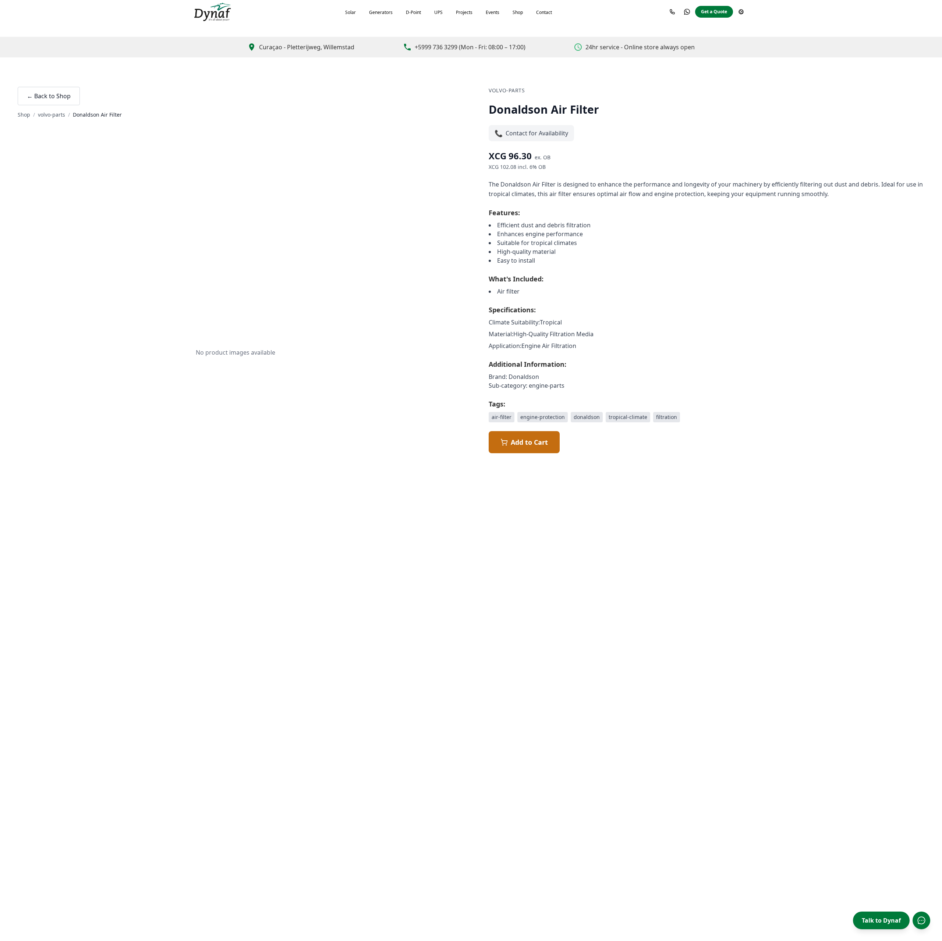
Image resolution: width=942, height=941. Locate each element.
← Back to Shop (49, 96)
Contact (544, 12)
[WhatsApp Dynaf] (687, 11)
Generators (381, 12)
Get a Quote (714, 11)
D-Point (413, 12)
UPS (438, 12)
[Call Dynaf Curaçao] (672, 11)
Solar (350, 12)
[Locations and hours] (741, 11)
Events (492, 12)
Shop (518, 12)
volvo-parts (51, 114)
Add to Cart (529, 442)
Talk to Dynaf (881, 920)
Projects (464, 12)
